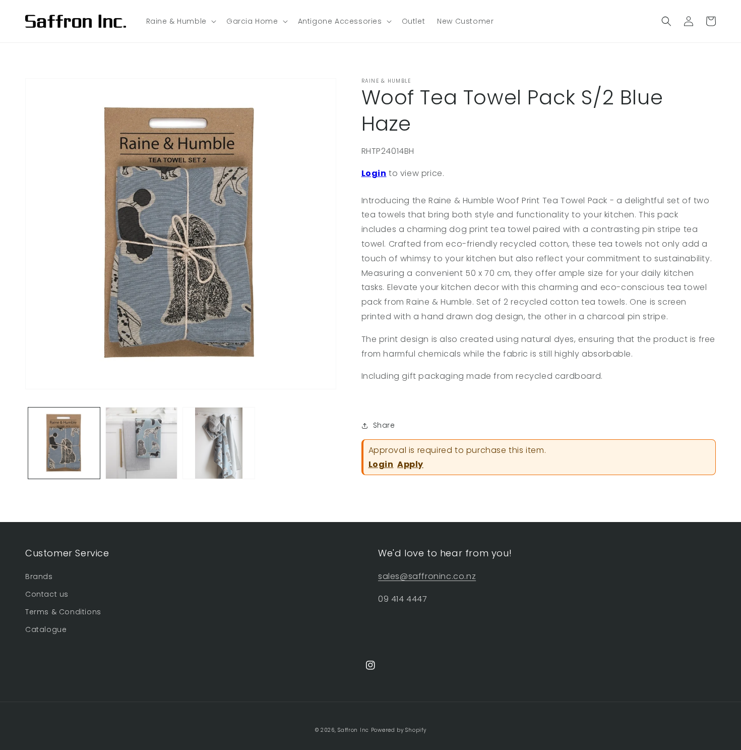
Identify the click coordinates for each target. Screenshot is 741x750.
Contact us (47, 594)
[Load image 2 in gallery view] (141, 443)
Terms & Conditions (63, 612)
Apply (410, 464)
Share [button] (384, 425)
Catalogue (46, 629)
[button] (180, 21)
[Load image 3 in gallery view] (218, 443)
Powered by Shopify (398, 730)
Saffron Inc (353, 730)
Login (374, 173)
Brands (39, 576)
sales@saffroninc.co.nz (427, 576)
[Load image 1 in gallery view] (64, 443)
